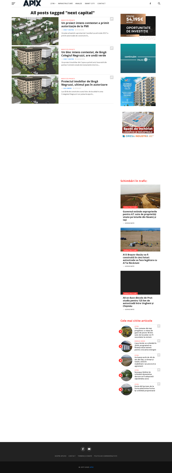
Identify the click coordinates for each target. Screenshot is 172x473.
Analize (78, 3)
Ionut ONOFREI (68, 30)
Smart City (90, 3)
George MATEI (129, 223)
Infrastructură (65, 3)
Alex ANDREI (67, 88)
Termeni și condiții (85, 456)
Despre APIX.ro (60, 456)
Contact (101, 3)
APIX (91, 467)
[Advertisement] (140, 159)
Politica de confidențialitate (105, 456)
